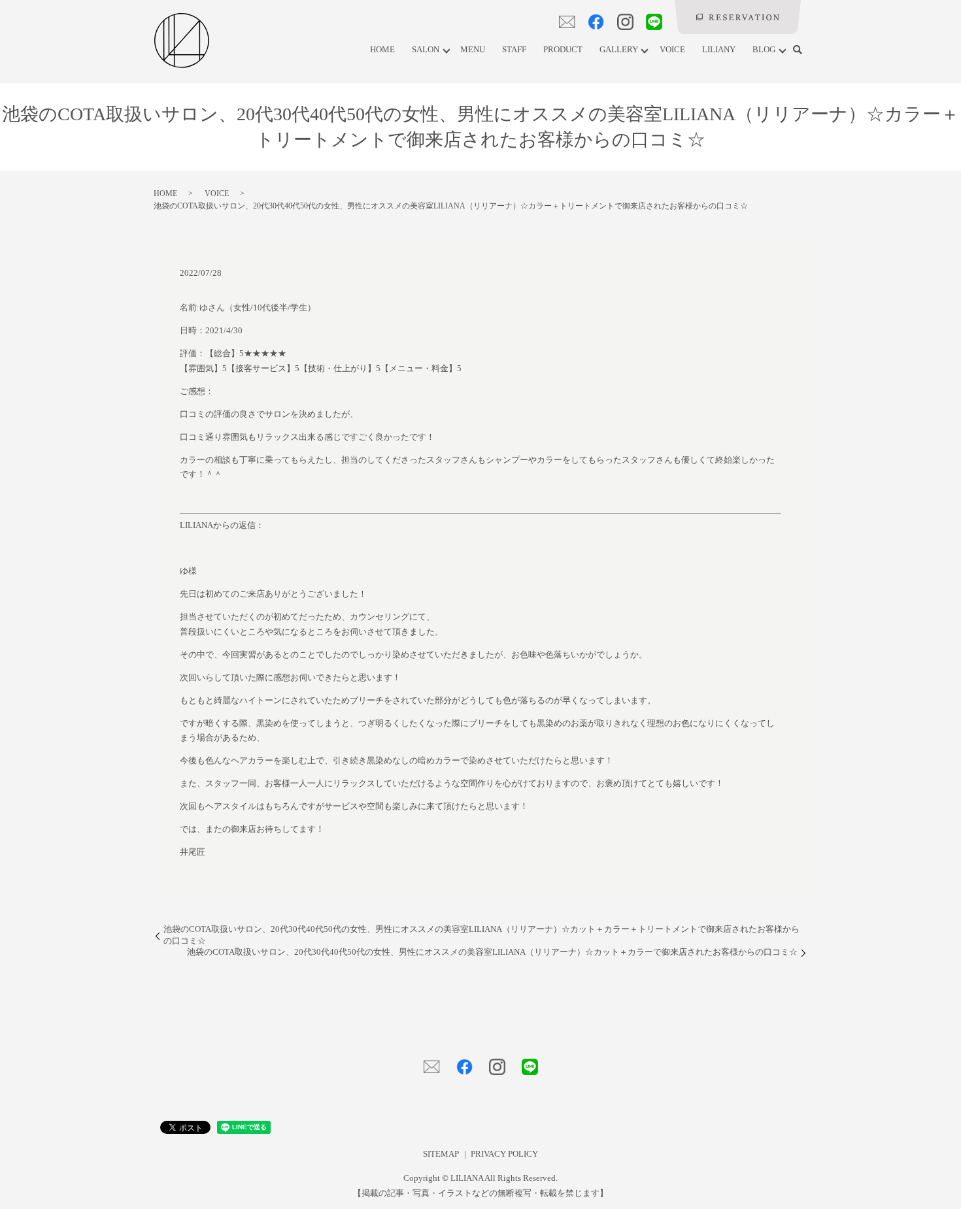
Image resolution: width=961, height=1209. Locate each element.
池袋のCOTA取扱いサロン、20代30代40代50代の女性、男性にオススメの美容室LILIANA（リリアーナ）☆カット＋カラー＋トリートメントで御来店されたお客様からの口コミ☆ (481, 935)
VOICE (672, 49)
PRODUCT (562, 49)
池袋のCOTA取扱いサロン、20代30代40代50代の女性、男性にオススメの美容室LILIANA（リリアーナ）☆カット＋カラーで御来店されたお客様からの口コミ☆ (492, 952)
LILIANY (718, 49)
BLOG (763, 49)
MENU (472, 49)
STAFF (514, 49)
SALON (425, 49)
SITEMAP (441, 1154)
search (797, 50)
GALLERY (618, 49)
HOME (382, 49)
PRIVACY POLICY (504, 1154)
